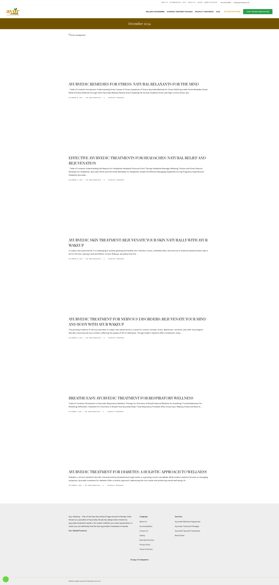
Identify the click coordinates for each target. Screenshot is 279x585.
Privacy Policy (145, 544)
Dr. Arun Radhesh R (93, 97)
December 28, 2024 (75, 97)
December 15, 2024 (75, 338)
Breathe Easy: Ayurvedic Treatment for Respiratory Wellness (131, 398)
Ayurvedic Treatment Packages (187, 526)
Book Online (179, 535)
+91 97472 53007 (225, 2)
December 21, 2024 (75, 180)
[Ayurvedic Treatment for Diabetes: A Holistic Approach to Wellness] (110, 443)
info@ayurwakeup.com (241, 2)
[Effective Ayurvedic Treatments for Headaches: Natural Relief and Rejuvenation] (110, 129)
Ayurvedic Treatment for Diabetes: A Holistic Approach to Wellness (138, 472)
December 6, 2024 (75, 485)
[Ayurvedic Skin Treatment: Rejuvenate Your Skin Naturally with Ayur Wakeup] (110, 211)
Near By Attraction (147, 540)
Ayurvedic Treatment (116, 97)
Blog (184, 2)
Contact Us (192, 2)
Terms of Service (146, 549)
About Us (165, 2)
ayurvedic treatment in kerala (114, 526)
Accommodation (175, 2)
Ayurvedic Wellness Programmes (187, 521)
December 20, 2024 (75, 259)
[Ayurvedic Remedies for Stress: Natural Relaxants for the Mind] (110, 55)
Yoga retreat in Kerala (116, 516)
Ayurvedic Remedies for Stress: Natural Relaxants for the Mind (134, 84)
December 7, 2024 (75, 411)
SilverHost (97, 581)
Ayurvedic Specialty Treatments (187, 531)
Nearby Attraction (210, 2)
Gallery (199, 2)
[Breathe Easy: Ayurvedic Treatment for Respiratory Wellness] (110, 369)
